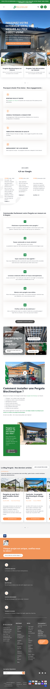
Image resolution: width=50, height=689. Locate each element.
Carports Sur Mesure (19, 657)
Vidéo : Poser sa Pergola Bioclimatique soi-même (31, 657)
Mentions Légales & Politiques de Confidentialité (10, 684)
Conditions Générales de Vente (19, 684)
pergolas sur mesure (13, 100)
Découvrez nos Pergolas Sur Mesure (17, 43)
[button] (3, 6)
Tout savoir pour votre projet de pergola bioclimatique (31, 630)
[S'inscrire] (23, 673)
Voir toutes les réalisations (11, 451)
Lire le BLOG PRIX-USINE (40, 467)
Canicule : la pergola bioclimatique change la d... (34, 496)
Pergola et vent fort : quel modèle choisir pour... (11, 496)
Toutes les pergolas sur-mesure (19, 629)
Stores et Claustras (19, 652)
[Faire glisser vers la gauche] (22, 83)
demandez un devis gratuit (25, 321)
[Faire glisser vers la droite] (27, 83)
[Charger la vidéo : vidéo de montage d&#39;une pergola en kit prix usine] (25, 373)
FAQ (29, 636)
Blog (18, 662)
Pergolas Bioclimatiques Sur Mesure (20, 636)
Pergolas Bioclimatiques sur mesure (12, 69)
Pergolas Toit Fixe (19, 647)
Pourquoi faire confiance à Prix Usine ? (30, 648)
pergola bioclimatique (32, 395)
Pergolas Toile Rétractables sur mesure (35, 69)
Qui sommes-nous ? (30, 640)
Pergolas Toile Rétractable (20, 642)
